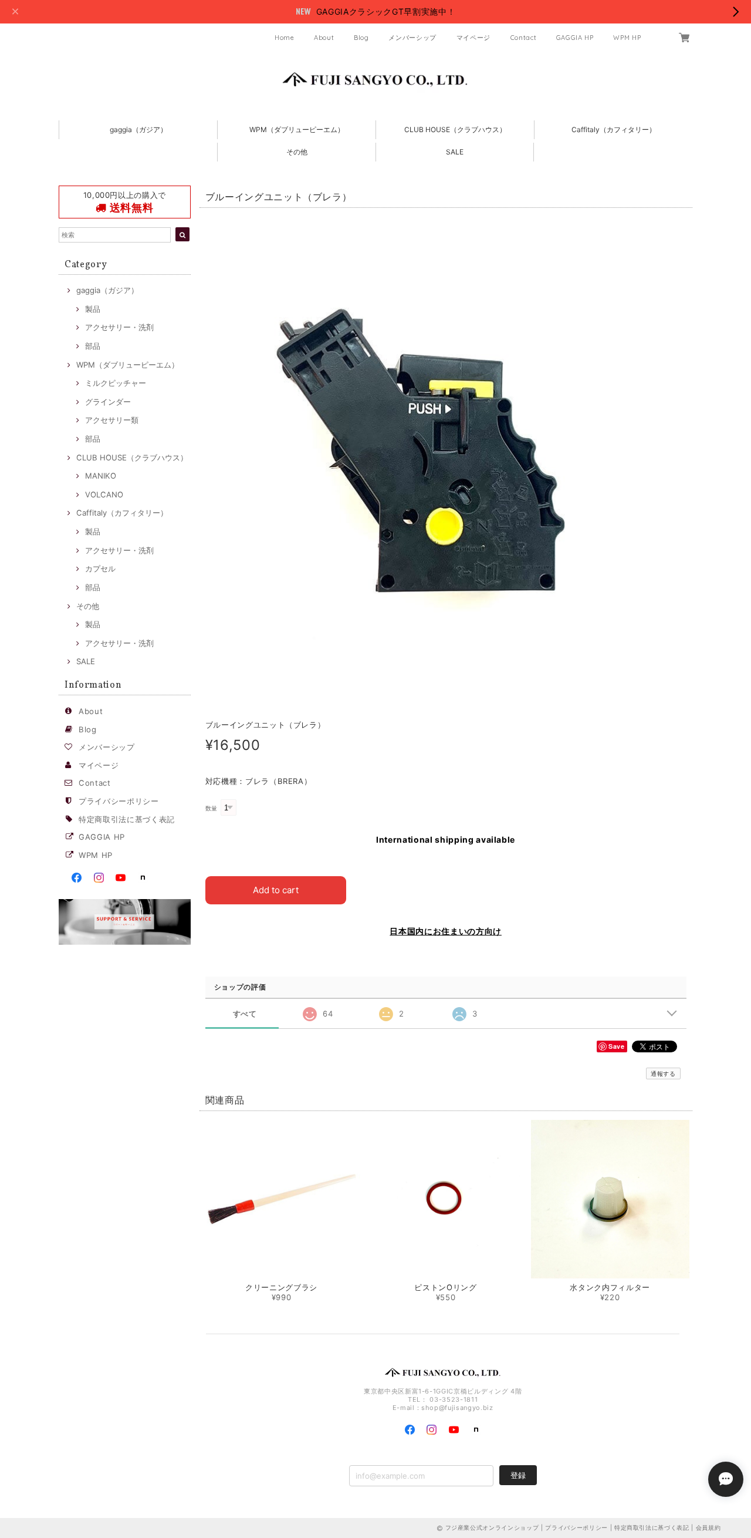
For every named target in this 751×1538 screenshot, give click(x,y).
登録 (518, 1475)
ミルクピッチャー (115, 383)
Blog (361, 37)
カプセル (100, 568)
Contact (523, 37)
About (324, 37)
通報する (663, 1073)
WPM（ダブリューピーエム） (296, 129)
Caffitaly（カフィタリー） (613, 129)
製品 (92, 309)
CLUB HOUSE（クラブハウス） (455, 129)
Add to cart (276, 890)
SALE (455, 151)
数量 (211, 808)
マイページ (473, 37)
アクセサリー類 (111, 420)
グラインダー (108, 401)
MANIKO (100, 475)
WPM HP (627, 37)
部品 (92, 346)
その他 (296, 151)
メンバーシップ (412, 37)
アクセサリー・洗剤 (119, 327)
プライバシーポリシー (119, 801)
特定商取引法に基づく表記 (127, 819)
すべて (245, 1014)
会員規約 (708, 1527)
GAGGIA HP (575, 37)
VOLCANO (104, 494)
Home (285, 37)
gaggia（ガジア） (138, 129)
